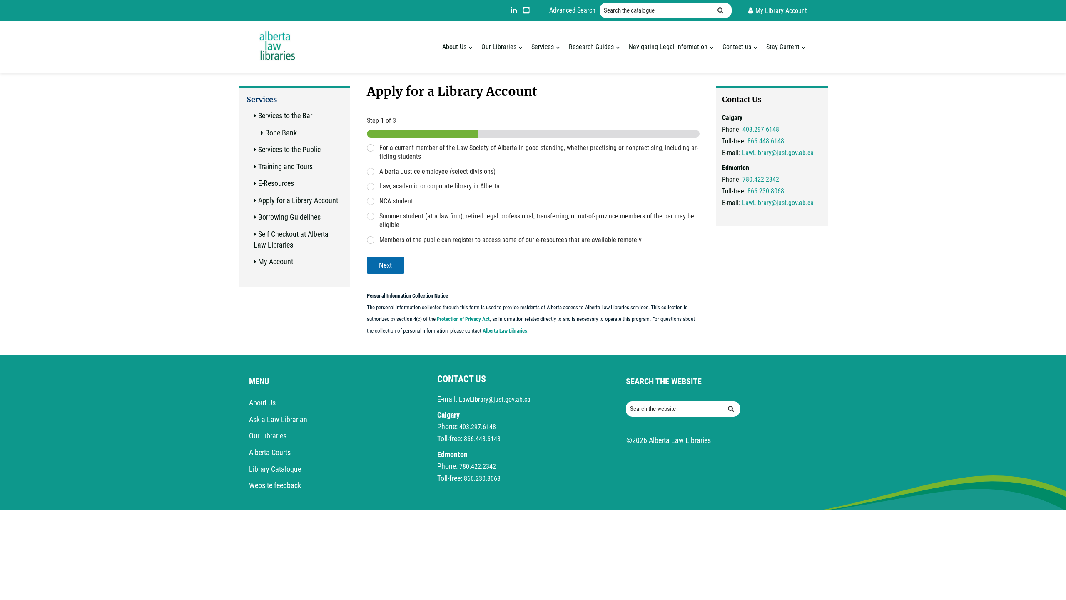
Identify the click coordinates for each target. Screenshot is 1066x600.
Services (542, 47)
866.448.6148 (765, 141)
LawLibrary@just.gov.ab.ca (778, 153)
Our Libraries (498, 47)
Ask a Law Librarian (278, 419)
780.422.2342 (760, 179)
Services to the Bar (285, 115)
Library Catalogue (275, 469)
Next (385, 265)
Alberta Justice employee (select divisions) (437, 171)
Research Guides (591, 47)
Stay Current (783, 47)
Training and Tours (285, 166)
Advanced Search (572, 10)
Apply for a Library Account (298, 200)
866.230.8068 (765, 191)
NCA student (396, 201)
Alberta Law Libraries (505, 331)
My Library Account (781, 11)
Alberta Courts (270, 452)
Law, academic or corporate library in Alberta (439, 186)
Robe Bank (281, 132)
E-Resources (276, 183)
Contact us (736, 47)
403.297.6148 (760, 129)
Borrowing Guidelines (289, 216)
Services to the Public (289, 149)
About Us (454, 47)
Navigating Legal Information (668, 47)
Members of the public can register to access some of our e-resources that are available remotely (510, 240)
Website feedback (275, 485)
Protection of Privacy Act (463, 319)
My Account (275, 261)
